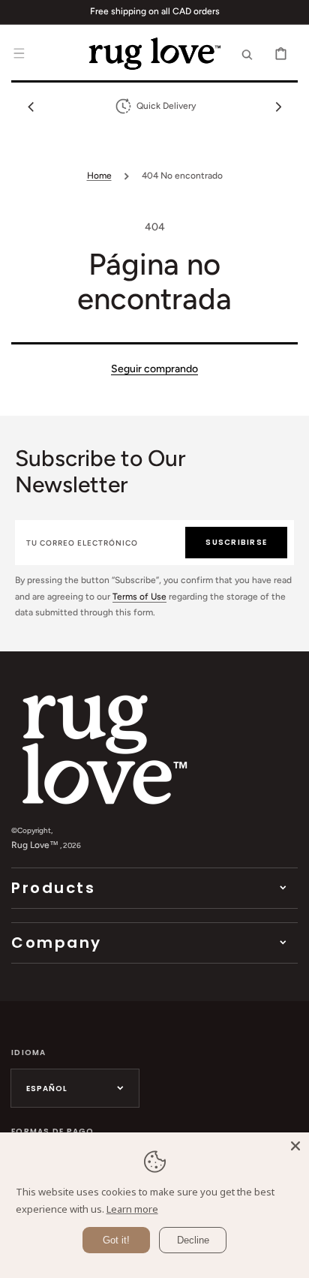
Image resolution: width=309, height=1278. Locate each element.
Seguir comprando (154, 368)
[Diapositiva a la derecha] (278, 106)
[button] (18, 53)
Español (47, 1088)
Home (99, 175)
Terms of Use (139, 596)
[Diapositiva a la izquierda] (30, 106)
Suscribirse (236, 542)
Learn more (132, 1209)
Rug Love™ (34, 845)
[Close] (295, 1145)
